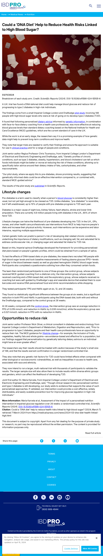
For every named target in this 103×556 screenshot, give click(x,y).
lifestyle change (50, 333)
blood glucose (65, 198)
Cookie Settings (71, 548)
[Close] (97, 538)
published (39, 185)
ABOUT (51, 469)
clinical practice (20, 147)
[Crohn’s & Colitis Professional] (13, 6)
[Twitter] (43, 497)
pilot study (80, 113)
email (77, 441)
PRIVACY (51, 461)
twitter (53, 440)
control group (41, 306)
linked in (65, 441)
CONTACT (51, 477)
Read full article (93, 433)
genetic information (75, 121)
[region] (51, 544)
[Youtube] (67, 497)
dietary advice (45, 121)
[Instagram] (59, 497)
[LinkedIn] (51, 497)
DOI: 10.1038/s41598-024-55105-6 (36, 406)
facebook (42, 441)
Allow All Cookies (90, 548)
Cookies (51, 485)
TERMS (51, 454)
